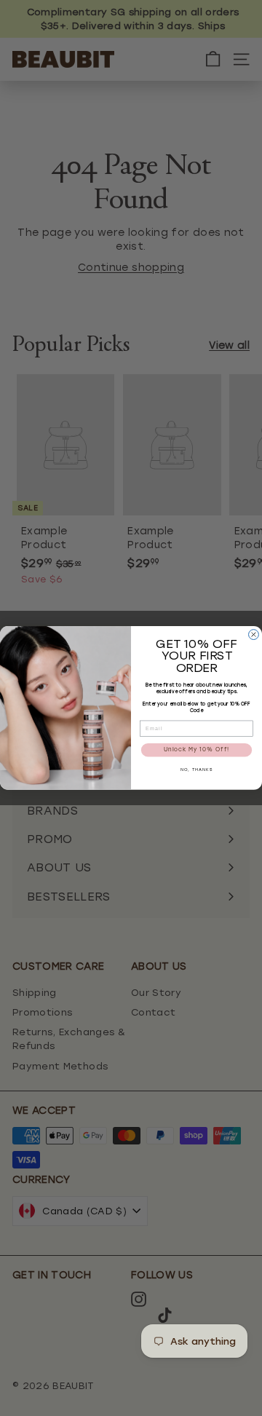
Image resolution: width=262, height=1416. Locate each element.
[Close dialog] (254, 635)
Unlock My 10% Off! (197, 750)
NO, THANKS (196, 771)
